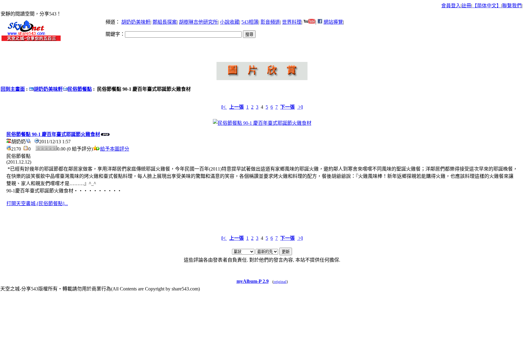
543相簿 (249, 22)
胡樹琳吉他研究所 (198, 22)
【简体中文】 (486, 5)
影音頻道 (270, 22)
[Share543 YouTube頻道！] (309, 22)
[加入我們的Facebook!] (319, 22)
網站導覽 (333, 22)
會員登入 (451, 5)
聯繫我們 (512, 5)
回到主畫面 (13, 89)
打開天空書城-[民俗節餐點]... (37, 203)
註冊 (466, 5)
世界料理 (291, 22)
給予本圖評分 (114, 148)
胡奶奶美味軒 (135, 22)
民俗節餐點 (80, 89)
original (280, 282)
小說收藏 (229, 22)
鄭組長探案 (165, 22)
